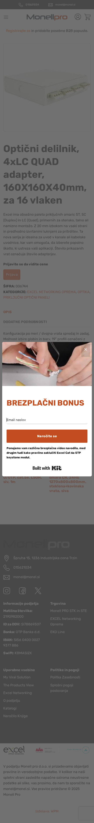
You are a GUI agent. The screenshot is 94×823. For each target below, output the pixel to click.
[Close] (85, 350)
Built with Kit (47, 468)
